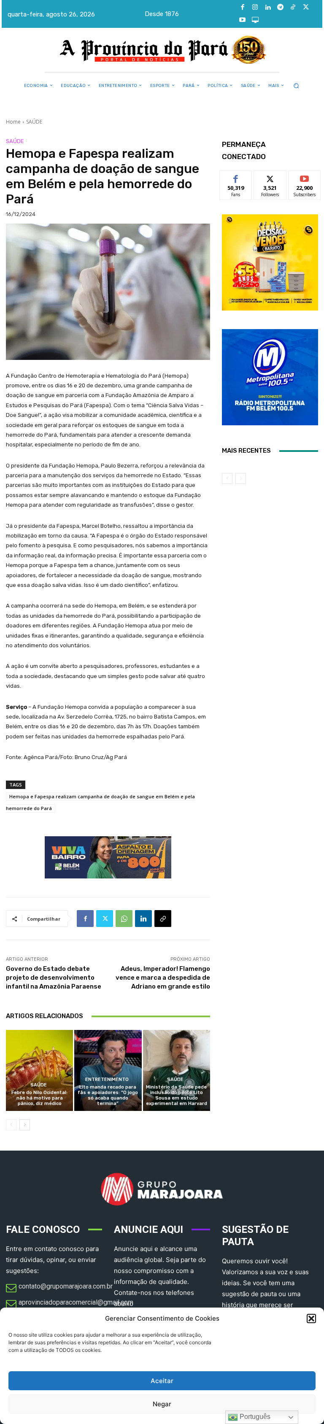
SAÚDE (34, 121)
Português (254, 1416)
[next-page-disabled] (240, 478)
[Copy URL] (162, 918)
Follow (270, 177)
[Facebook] (242, 7)
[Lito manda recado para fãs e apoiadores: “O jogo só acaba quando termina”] (107, 1070)
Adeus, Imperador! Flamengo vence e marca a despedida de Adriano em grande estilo (163, 977)
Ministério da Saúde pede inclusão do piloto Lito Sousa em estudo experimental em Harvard (176, 1095)
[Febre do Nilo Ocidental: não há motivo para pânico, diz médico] (39, 1070)
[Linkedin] (268, 7)
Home (13, 121)
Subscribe (305, 177)
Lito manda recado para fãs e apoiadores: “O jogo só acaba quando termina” (108, 1095)
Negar (162, 1404)
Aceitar (162, 1381)
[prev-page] (11, 1124)
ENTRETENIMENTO (107, 1079)
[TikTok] (293, 7)
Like (236, 177)
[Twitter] (306, 7)
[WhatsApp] (124, 918)
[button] (311, 1318)
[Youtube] (242, 20)
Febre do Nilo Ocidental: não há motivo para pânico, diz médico (39, 1098)
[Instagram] (255, 7)
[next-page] (24, 1124)
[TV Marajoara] (255, 20)
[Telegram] (280, 7)
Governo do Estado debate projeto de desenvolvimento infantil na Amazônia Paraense (53, 977)
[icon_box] (59, 1288)
